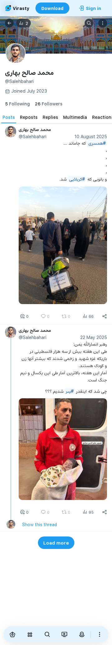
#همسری (97, 143)
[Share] (104, 316)
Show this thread (39, 524)
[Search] (89, 23)
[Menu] (102, 23)
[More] (99, 634)
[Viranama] (64, 634)
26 (49, 104)
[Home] (12, 634)
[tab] (8, 117)
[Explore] (30, 634)
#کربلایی (77, 179)
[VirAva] (82, 634)
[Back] (9, 23)
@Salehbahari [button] (32, 136)
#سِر (70, 391)
